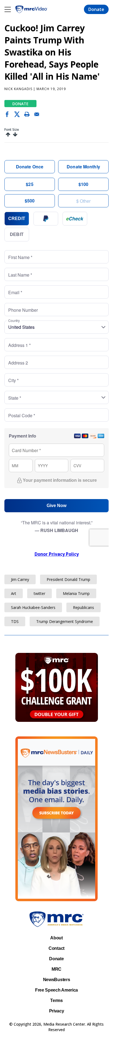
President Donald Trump (68, 579)
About (56, 938)
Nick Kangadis (18, 89)
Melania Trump (76, 593)
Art (13, 593)
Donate (96, 9)
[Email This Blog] (36, 115)
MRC (56, 969)
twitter (39, 593)
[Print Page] (27, 115)
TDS (15, 621)
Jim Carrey (20, 579)
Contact (56, 948)
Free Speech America (56, 990)
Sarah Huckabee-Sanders (33, 607)
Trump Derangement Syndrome (64, 621)
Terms (56, 1000)
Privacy (56, 1011)
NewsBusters (56, 979)
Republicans (83, 607)
